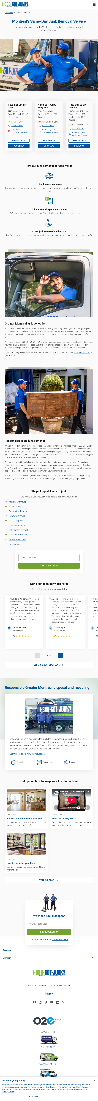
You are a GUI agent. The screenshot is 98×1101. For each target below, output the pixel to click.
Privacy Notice (8, 1092)
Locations (9, 13)
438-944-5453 (17, 126)
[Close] (94, 1080)
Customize (33, 1096)
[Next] (60, 655)
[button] (94, 4)
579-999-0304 (48, 126)
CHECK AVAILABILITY (49, 932)
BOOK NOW (19, 146)
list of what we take (82, 352)
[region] (49, 1089)
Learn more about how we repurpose (27, 754)
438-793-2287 (78, 128)
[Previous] (37, 655)
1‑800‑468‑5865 (60, 939)
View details (18, 140)
